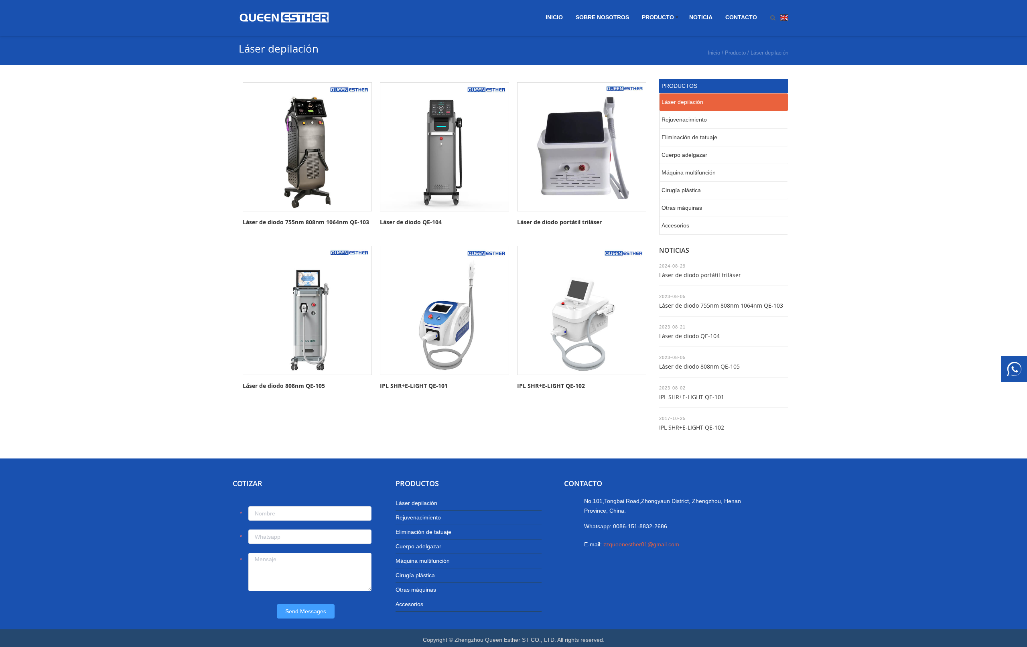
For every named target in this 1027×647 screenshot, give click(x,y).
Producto (658, 17)
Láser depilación (769, 53)
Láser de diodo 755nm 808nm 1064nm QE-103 (306, 222)
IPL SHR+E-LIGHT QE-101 (414, 385)
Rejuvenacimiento (684, 119)
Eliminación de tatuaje (689, 137)
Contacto (741, 17)
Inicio (554, 17)
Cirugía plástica (681, 190)
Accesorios (675, 225)
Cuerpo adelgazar (684, 155)
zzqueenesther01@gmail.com (641, 544)
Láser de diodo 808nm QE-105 (284, 385)
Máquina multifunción (689, 172)
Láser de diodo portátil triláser (559, 222)
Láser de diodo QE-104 (411, 222)
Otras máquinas (682, 208)
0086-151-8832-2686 (640, 526)
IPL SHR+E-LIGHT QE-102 (551, 385)
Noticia (700, 17)
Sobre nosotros (602, 17)
